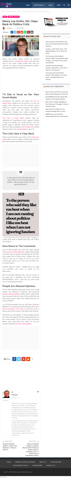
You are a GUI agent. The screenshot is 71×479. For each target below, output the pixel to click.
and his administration (16, 252)
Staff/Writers (56, 462)
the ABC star (29, 127)
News (51, 5)
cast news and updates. (23, 324)
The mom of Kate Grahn (13, 118)
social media (21, 129)
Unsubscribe (37, 465)
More (58, 5)
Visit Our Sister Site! (52, 36)
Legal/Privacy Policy (20, 465)
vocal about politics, (21, 61)
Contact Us (50, 465)
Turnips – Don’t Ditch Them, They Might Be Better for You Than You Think (56, 51)
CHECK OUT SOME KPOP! (54, 86)
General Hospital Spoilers (25, 462)
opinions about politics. (10, 294)
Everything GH (39, 5)
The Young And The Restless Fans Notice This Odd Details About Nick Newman (57, 44)
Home (28, 5)
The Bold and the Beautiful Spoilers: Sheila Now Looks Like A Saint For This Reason (56, 68)
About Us (42, 462)
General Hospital (14, 16)
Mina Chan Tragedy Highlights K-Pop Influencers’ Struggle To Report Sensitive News (57, 104)
